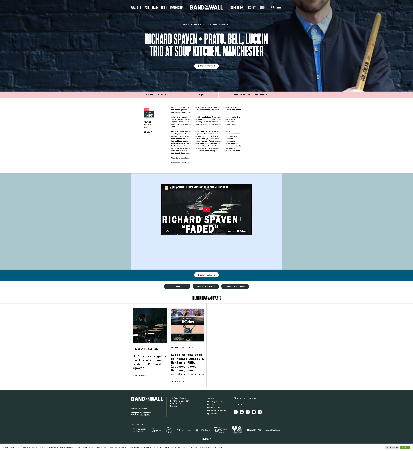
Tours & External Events (149, 114)
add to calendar (206, 286)
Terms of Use (214, 407)
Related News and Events (206, 298)
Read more (138, 375)
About (164, 7)
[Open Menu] (279, 7)
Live (147, 109)
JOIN (239, 404)
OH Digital (145, 414)
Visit (146, 7)
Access (210, 398)
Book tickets (206, 274)
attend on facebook (235, 286)
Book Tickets (206, 66)
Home (185, 24)
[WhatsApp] (260, 412)
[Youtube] (254, 412)
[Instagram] (248, 412)
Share (147, 132)
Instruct (147, 412)
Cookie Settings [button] (392, 447)
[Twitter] (242, 412)
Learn (155, 7)
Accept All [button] (405, 447)
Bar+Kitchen (236, 7)
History (252, 7)
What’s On (136, 7)
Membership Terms (216, 410)
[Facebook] (236, 412)
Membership (176, 7)
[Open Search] (273, 7)
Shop (262, 7)
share (177, 286)
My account (213, 413)
